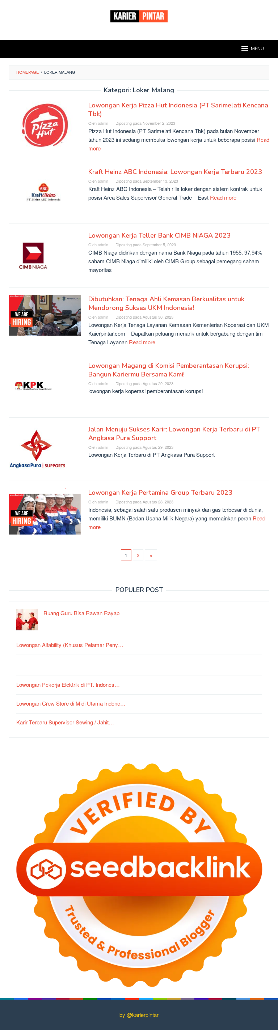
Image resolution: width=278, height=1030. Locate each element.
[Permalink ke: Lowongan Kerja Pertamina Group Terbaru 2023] (45, 510)
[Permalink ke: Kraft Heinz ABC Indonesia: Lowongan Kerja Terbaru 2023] (45, 191)
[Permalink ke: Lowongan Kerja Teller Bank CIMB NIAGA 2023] (33, 254)
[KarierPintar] (139, 15)
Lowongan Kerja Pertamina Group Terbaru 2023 (160, 492)
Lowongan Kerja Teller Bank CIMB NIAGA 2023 (159, 235)
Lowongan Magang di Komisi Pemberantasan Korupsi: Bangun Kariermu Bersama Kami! (168, 370)
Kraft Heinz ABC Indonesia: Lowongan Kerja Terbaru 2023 (175, 171)
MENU (257, 49)
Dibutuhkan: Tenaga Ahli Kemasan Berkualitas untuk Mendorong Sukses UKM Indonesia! (166, 303)
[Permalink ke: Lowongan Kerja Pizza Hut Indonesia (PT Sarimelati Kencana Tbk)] (45, 124)
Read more (223, 197)
